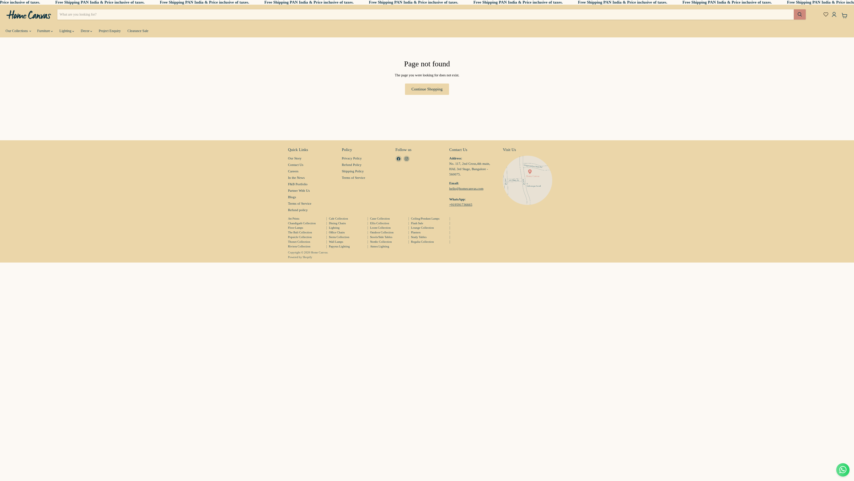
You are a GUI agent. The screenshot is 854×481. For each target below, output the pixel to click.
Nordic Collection (381, 241)
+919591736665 (460, 204)
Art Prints (293, 218)
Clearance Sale (137, 31)
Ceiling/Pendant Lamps (425, 218)
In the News (296, 177)
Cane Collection (380, 218)
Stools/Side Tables (381, 237)
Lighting (65, 31)
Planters (416, 232)
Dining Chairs (337, 223)
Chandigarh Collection (302, 223)
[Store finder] (527, 180)
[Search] (800, 14)
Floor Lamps (295, 227)
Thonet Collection (299, 241)
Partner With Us (299, 190)
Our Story (295, 158)
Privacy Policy (352, 158)
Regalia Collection (422, 241)
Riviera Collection (299, 246)
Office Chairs (337, 232)
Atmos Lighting (379, 246)
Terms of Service (299, 203)
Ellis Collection (379, 223)
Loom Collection (380, 227)
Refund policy (298, 210)
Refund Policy (352, 165)
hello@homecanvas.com (466, 188)
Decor (85, 31)
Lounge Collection (422, 227)
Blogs (292, 197)
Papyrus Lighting (339, 246)
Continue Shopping (427, 89)
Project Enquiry (110, 31)
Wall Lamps (336, 241)
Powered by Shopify (300, 257)
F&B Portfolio (298, 184)
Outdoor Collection (382, 232)
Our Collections (17, 31)
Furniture (44, 31)
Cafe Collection (338, 218)
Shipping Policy (353, 171)
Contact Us (295, 165)
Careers (293, 171)
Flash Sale (417, 223)
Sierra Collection (339, 237)
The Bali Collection (300, 232)
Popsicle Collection (300, 237)
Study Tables (419, 237)
